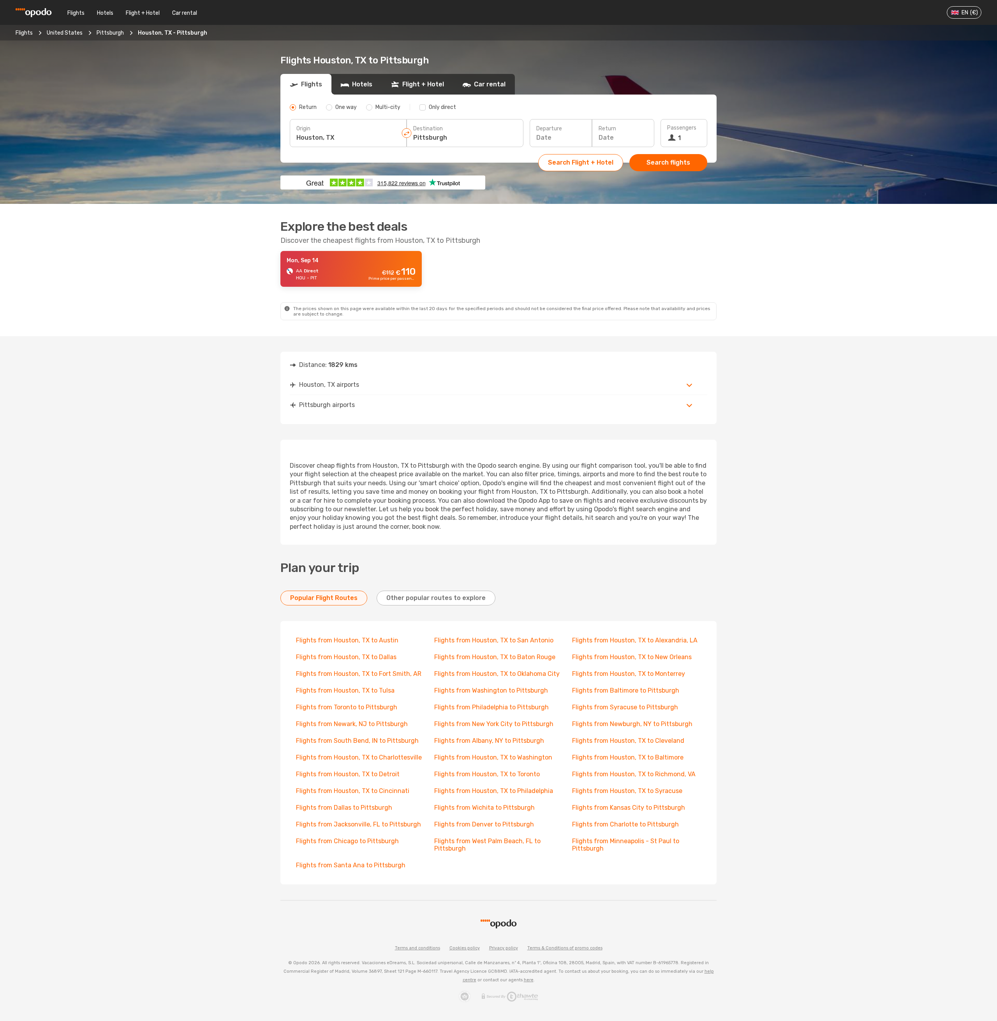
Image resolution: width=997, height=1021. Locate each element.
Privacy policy (503, 948)
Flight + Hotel (143, 13)
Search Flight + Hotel (580, 162)
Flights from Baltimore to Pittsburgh (625, 690)
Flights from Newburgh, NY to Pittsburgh (632, 724)
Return (607, 128)
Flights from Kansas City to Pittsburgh (628, 807)
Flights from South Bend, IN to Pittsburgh (357, 740)
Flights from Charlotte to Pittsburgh (625, 824)
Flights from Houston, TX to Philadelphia (493, 791)
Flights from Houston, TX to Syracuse (627, 791)
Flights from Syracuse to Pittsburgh (625, 707)
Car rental (184, 13)
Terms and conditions (417, 948)
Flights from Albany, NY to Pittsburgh (489, 740)
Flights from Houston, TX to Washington (493, 757)
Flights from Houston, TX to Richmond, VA (634, 774)
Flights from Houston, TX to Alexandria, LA (635, 640)
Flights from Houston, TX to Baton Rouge (494, 657)
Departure (549, 128)
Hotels (105, 13)
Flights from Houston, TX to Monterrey (628, 673)
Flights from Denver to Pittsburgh (484, 824)
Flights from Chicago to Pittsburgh (347, 841)
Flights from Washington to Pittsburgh (491, 690)
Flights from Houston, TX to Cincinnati (352, 791)
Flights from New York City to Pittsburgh (493, 724)
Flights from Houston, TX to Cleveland (628, 740)
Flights (76, 13)
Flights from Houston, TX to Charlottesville (359, 757)
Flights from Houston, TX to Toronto (487, 774)
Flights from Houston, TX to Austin (347, 640)
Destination (428, 128)
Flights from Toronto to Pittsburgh (346, 707)
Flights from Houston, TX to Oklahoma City (497, 673)
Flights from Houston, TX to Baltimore (627, 757)
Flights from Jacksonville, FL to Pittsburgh (358, 824)
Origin (303, 128)
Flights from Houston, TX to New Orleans (632, 657)
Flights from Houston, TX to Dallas (346, 657)
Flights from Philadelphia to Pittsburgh (491, 707)
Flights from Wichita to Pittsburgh (484, 807)
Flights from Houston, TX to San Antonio (493, 640)
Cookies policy (464, 948)
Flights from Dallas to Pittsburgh (344, 807)
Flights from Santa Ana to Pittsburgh (350, 865)
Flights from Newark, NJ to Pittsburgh (352, 724)
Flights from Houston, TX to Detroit (348, 774)
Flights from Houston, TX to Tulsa (345, 690)
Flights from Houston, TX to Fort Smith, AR (358, 673)
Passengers (681, 128)
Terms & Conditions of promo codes (564, 948)
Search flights (668, 162)
